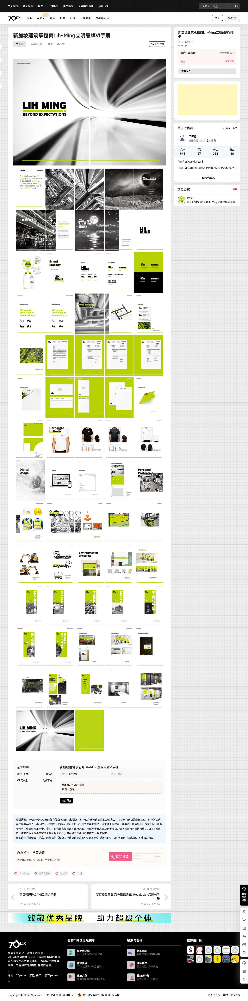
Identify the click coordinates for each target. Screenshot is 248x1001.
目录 (42, 17)
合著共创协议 (85, 6)
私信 (234, 128)
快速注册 (232, 18)
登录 (217, 18)
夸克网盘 (66, 800)
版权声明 (103, 6)
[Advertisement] (207, 99)
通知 (40, 6)
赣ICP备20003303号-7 (59, 995)
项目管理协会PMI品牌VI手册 (37, 894)
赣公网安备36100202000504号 (101, 995)
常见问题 (13, 6)
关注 (228, 128)
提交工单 (64, 837)
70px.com (36, 995)
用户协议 (68, 6)
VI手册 (19, 44)
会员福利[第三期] (190, 161)
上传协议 (53, 6)
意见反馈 (28, 6)
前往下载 (159, 44)
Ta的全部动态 (207, 178)
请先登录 (229, 61)
